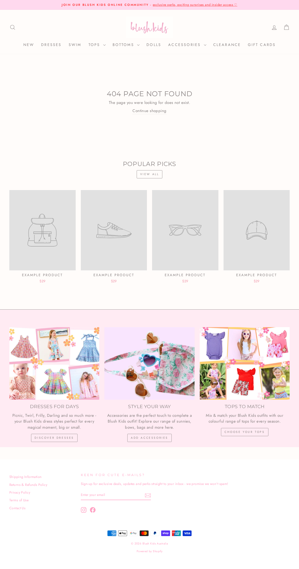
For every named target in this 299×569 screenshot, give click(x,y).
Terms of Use (18, 500)
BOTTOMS (124, 44)
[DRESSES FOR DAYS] (54, 363)
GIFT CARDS (262, 44)
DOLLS (153, 44)
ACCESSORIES (185, 44)
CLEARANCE (227, 44)
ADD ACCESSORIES (149, 438)
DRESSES (51, 44)
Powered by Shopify (150, 551)
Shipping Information (25, 476)
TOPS (95, 44)
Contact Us (17, 508)
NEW (28, 44)
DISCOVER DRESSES (54, 438)
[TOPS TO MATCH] (245, 363)
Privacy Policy (19, 492)
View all (149, 174)
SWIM (75, 44)
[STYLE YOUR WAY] (149, 363)
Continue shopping (149, 110)
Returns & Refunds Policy (28, 484)
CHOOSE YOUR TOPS (244, 432)
